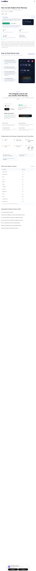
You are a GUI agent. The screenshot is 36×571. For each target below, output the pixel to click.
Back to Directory (4, 4)
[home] (4, 1)
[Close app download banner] (27, 566)
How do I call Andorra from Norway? (7, 212)
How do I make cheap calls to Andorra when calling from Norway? (12, 217)
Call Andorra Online (27, 77)
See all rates (19, 109)
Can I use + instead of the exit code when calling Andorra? (10, 222)
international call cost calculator (14, 25)
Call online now (5, 23)
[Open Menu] (35, 1)
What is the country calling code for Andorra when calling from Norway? (13, 214)
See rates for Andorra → (26, 81)
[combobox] (9, 106)
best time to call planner (5, 26)
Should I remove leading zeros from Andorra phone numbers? (11, 225)
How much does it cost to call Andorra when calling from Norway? (12, 220)
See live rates (13, 23)
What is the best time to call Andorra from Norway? (9, 228)
